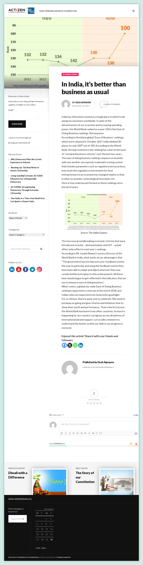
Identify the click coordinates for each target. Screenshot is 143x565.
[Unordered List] (81, 433)
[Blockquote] (85, 433)
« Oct (37, 548)
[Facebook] (64, 345)
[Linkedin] (80, 345)
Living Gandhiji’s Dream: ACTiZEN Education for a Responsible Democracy (26, 179)
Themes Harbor (63, 557)
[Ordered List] (77, 433)
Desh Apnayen (83, 102)
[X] (69, 345)
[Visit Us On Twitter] (32, 269)
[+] (100, 433)
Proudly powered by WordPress (23, 557)
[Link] (93, 433)
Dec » (44, 548)
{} (97, 433)
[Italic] (66, 433)
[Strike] (74, 433)
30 (51, 539)
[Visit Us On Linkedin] (11, 269)
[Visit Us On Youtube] (18, 269)
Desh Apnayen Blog (20, 499)
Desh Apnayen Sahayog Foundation (58, 11)
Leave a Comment (112, 104)
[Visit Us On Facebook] (25, 269)
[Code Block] (89, 433)
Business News (70, 74)
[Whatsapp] (75, 345)
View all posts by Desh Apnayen (97, 367)
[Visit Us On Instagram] (39, 269)
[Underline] (70, 433)
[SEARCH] (134, 11)
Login (135, 415)
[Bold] (62, 433)
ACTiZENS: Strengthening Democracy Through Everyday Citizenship (24, 190)
